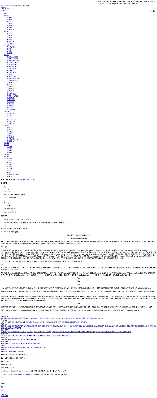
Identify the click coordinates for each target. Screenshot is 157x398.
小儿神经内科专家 (12, 80)
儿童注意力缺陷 (35, 343)
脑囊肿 (37, 347)
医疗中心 (9, 49)
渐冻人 (18, 336)
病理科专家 (10, 104)
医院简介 (9, 17)
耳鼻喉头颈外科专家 (13, 78)
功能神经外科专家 (12, 57)
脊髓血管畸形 (127, 332)
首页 (12, 179)
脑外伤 (18, 347)
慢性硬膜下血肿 (19, 326)
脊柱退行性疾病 (100, 332)
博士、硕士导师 (11, 119)
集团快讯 (9, 43)
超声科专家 (10, 98)
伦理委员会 (10, 141)
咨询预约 (3, 10)
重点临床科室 (11, 47)
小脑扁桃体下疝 (56, 332)
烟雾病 (55, 326)
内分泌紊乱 (48, 336)
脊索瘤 (39, 322)
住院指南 (9, 162)
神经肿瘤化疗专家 (12, 66)
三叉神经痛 (40, 318)
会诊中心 (9, 51)
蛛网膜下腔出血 (77, 326)
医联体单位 (10, 29)
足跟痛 (23, 339)
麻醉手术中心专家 (12, 96)
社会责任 (9, 151)
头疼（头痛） (17, 339)
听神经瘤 (25, 322)
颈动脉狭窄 (49, 326)
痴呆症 (69, 336)
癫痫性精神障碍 (31, 336)
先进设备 (9, 25)
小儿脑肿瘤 (50, 322)
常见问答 (9, 172)
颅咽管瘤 (20, 322)
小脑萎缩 (13, 336)
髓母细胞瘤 (74, 322)
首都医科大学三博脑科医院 (12, 351)
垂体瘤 (15, 322)
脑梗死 (102, 326)
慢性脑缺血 (9, 328)
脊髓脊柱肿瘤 (38, 332)
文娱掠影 (9, 152)
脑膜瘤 (35, 322)
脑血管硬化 (4, 326)
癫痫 (2, 318)
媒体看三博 (10, 41)
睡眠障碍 (42, 336)
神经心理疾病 (5, 343)
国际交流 (9, 131)
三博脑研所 (10, 137)
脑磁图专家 (10, 105)
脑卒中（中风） (68, 326)
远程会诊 (9, 176)
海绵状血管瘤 (17, 328)
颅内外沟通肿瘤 (58, 322)
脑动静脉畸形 (33, 326)
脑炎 (38, 336)
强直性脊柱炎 (72, 332)
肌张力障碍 (63, 318)
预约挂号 (9, 158)
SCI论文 (9, 135)
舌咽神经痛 (56, 318)
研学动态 (9, 35)
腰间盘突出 (30, 332)
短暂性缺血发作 (95, 326)
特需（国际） (11, 107)
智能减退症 (23, 336)
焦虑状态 (17, 343)
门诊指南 (9, 160)
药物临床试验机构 (12, 139)
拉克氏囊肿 (23, 347)
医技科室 (9, 53)
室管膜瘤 (3, 322)
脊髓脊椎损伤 (80, 332)
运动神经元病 (11, 347)
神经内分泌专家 (11, 76)
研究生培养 (10, 123)
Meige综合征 (70, 318)
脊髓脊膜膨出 (17, 332)
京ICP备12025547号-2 (7, 371)
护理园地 (9, 21)
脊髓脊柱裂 (108, 332)
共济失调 (64, 336)
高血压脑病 (60, 326)
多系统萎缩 (7, 336)
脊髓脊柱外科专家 (12, 64)
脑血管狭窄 (112, 326)
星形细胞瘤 (9, 322)
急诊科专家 (10, 90)
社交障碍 (28, 343)
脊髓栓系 (23, 332)
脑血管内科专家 (11, 68)
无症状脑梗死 (139, 326)
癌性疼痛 (3, 339)
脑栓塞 (107, 326)
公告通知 (9, 37)
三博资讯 (16, 179)
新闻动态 (9, 33)
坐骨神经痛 (9, 339)
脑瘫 (35, 318)
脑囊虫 (33, 347)
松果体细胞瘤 (67, 322)
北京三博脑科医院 (35, 374)
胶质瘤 (30, 322)
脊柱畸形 (10, 332)
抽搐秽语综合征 (48, 318)
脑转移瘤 (43, 322)
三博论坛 (9, 115)
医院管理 (9, 149)
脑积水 (29, 347)
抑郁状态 (11, 343)
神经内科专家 (11, 70)
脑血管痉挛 (11, 326)
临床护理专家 (11, 109)
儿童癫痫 (6, 318)
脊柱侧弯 (120, 332)
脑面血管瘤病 (93, 318)
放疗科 (9, 92)
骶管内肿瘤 (4, 332)
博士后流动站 (11, 121)
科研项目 (9, 129)
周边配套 (9, 168)
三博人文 (9, 147)
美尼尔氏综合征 (56, 336)
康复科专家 (10, 86)
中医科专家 (10, 88)
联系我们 (9, 170)
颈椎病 (44, 332)
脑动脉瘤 (26, 326)
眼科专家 (9, 82)
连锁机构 (9, 27)
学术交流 (9, 117)
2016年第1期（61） (24, 179)
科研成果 (9, 127)
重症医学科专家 (11, 94)
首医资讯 (9, 39)
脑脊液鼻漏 (4, 347)
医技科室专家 (11, 100)
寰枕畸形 (114, 332)
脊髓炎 (93, 332)
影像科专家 (10, 102)
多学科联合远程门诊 (13, 174)
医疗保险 (9, 166)
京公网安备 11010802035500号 (23, 371)
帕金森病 (11, 318)
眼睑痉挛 (100, 318)
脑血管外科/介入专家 (13, 60)
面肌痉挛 (17, 318)
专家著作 (9, 133)
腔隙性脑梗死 (120, 326)
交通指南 (9, 164)
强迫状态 (22, 343)
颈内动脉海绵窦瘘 (148, 326)
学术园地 (32, 179)
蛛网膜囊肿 (43, 347)
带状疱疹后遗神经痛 (31, 339)
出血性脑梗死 (87, 326)
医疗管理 (9, 19)
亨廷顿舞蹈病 (78, 318)
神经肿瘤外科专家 (12, 59)
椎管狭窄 (48, 332)
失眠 (2, 336)
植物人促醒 (23, 318)
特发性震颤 (30, 318)
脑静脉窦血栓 (41, 326)
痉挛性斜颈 (86, 318)
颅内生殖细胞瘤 (82, 322)
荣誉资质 (9, 23)
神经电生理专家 (11, 72)
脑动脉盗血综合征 (129, 326)
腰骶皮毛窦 (87, 332)
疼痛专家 (9, 84)
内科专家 (9, 74)
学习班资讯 (10, 113)
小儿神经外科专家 (12, 62)
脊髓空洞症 (64, 332)
